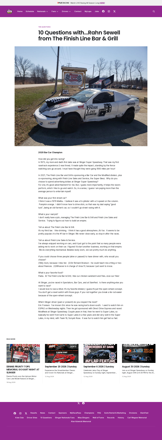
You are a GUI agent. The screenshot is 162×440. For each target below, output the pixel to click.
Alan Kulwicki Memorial (81, 421)
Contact (77, 11)
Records (110, 417)
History (121, 417)
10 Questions (46, 417)
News (42, 413)
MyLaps (88, 11)
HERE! (102, 3)
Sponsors (63, 413)
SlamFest (144, 413)
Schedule (30, 11)
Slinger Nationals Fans (64, 417)
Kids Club (19, 417)
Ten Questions (44, 27)
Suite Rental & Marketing (115, 413)
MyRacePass (75, 413)
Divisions (133, 413)
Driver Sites (32, 417)
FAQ (99, 413)
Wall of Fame (98, 417)
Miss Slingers (83, 417)
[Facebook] (83, 403)
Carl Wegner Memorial (137, 417)
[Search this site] (154, 11)
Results (33, 413)
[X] (78, 403)
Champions (89, 413)
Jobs (97, 11)
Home (19, 11)
